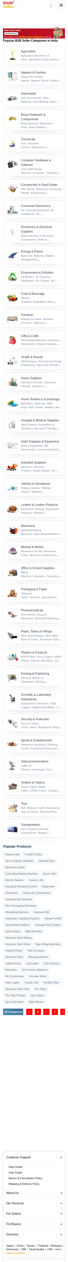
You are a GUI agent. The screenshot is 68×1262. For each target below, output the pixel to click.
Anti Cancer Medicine (35, 969)
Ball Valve (11, 969)
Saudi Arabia (36, 1249)
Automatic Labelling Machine (22, 918)
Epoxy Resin (12, 931)
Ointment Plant (14, 956)
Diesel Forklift (53, 918)
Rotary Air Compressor (36, 892)
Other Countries (15, 1252)
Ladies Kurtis (13, 963)
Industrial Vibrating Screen (21, 886)
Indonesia (12, 1249)
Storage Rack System (48, 924)
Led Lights (32, 963)
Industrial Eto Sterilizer (18, 899)
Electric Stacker (14, 880)
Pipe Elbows (36, 1001)
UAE (23, 1249)
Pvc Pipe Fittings (15, 995)
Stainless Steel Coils (17, 988)
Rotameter (48, 886)
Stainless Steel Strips (17, 944)
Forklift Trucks (33, 854)
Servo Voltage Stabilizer (19, 860)
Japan (10, 1245)
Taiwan (30, 1245)
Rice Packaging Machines (20, 905)
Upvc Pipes (37, 995)
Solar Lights (12, 982)
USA (50, 1249)
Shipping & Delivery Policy (23, 1183)
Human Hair (12, 854)
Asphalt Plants (13, 950)
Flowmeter (11, 892)
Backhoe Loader (15, 867)
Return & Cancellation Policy (25, 1178)
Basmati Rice (47, 860)
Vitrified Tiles (51, 982)
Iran (57, 1249)
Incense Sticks (37, 976)
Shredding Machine (17, 912)
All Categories (13, 1011)
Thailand (43, 1245)
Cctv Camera (52, 963)
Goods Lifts (31, 982)
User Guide (15, 1172)
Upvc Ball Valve (14, 1001)
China (20, 1245)
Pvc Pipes (40, 988)
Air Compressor (14, 976)
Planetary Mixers (38, 956)
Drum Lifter (49, 873)
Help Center (15, 1166)
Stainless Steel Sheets (18, 937)
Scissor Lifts (36, 880)
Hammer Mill (41, 912)
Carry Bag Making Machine (21, 873)
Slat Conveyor (36, 950)
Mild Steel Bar (34, 931)
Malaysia (56, 1245)
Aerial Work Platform (17, 924)
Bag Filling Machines (48, 944)
